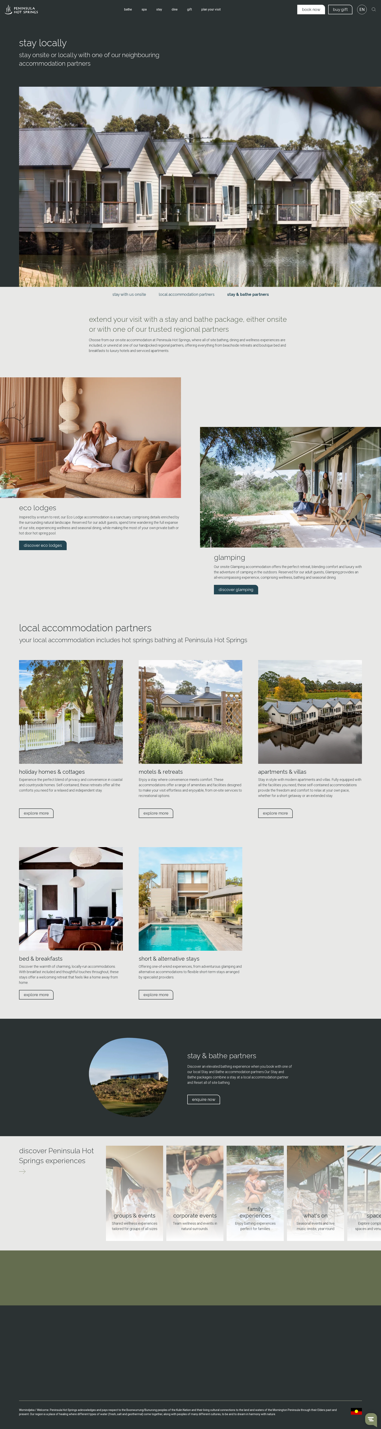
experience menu (315, 1358)
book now (311, 9)
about (241, 1325)
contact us (33, 1362)
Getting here (180, 1331)
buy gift (340, 9)
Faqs (176, 1348)
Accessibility (180, 1354)
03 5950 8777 (35, 1337)
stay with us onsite (129, 294)
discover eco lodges (43, 545)
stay (159, 9)
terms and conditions (318, 1369)
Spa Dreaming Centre (121, 1337)
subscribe (190, 1299)
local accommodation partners (187, 294)
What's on (179, 1337)
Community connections (252, 1342)
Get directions (35, 1348)
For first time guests (314, 1348)
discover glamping (236, 589)
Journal (242, 1354)
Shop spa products (119, 1363)
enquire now (203, 1099)
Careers (242, 1360)
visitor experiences (316, 1325)
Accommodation (118, 1342)
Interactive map (182, 1342)
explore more (36, 813)
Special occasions (313, 1337)
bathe (128, 9)
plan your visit (211, 9)
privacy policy (312, 1380)
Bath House (115, 1331)
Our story (243, 1331)
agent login (310, 1391)
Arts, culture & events (250, 1348)
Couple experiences (314, 1331)
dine (175, 9)
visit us (113, 1325)
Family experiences (314, 1342)
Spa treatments (118, 1358)
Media (241, 1365)
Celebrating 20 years (250, 1337)
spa (144, 9)
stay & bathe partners (248, 294)
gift (189, 9)
